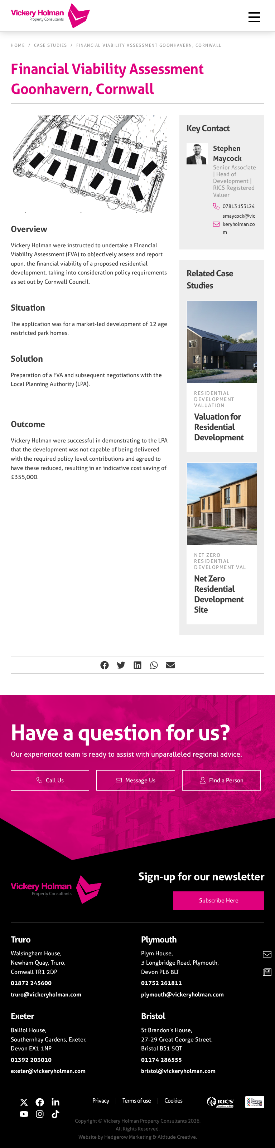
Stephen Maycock (227, 153)
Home (18, 45)
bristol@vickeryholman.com (178, 1071)
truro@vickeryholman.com (46, 994)
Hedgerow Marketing (127, 1136)
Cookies (173, 1100)
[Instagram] (40, 1114)
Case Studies (50, 45)
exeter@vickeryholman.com (48, 1071)
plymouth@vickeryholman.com (182, 994)
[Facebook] (40, 1102)
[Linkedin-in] (55, 1102)
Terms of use (136, 1100)
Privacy (100, 1100)
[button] (104, 665)
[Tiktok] (55, 1114)
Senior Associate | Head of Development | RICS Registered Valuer (234, 181)
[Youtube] (24, 1114)
